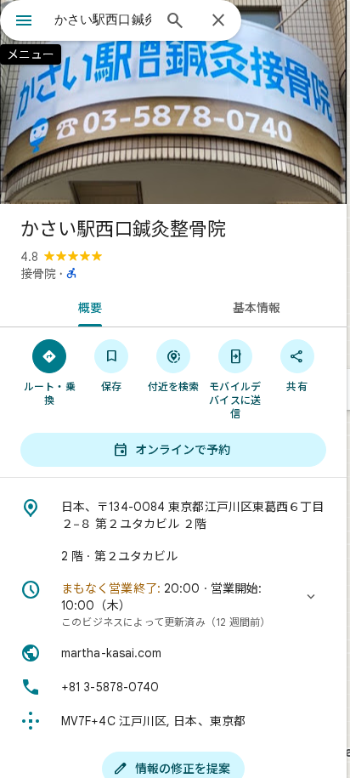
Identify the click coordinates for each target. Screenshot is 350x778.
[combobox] (102, 19)
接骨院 (38, 273)
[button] (173, 604)
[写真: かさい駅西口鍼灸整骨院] (173, 102)
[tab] (86, 306)
